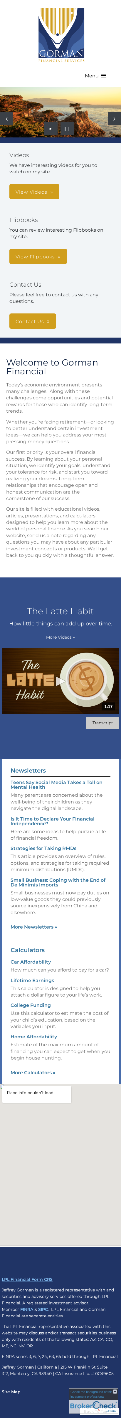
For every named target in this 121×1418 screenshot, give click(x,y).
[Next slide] (114, 118)
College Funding (31, 1005)
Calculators (28, 950)
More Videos (60, 637)
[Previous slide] (6, 118)
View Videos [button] (31, 192)
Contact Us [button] (30, 321)
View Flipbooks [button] (35, 257)
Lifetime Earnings (32, 980)
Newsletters (28, 770)
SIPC (43, 1309)
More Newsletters (34, 927)
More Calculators (33, 1072)
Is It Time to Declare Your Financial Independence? (53, 821)
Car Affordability (31, 962)
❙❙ (67, 128)
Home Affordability (34, 1037)
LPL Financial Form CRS (27, 1279)
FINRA (26, 1309)
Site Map (11, 1391)
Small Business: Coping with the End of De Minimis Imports (58, 882)
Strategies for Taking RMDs (43, 848)
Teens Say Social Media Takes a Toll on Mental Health (56, 785)
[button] (95, 76)
